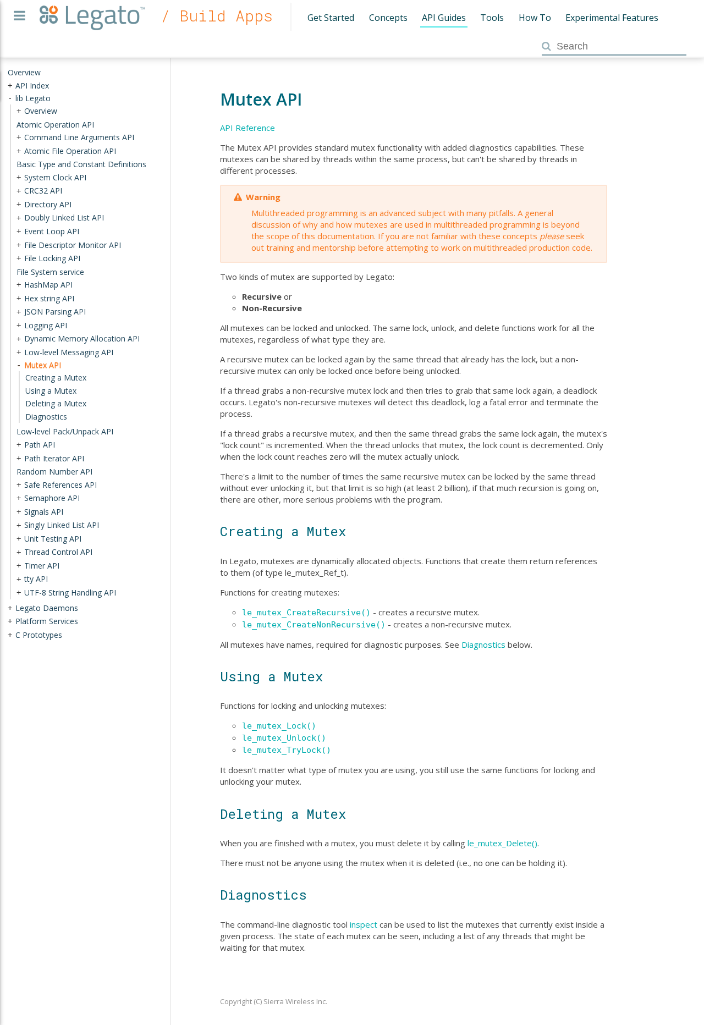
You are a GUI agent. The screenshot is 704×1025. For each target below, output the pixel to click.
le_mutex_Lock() (279, 726)
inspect (363, 924)
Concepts (388, 18)
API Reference (247, 127)
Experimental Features (611, 18)
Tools (492, 18)
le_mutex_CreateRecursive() (306, 613)
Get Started (330, 18)
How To (535, 18)
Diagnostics (483, 644)
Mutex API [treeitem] (42, 364)
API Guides (444, 18)
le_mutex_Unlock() (284, 738)
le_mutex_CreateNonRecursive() (314, 625)
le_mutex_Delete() (502, 842)
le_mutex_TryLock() (286, 750)
